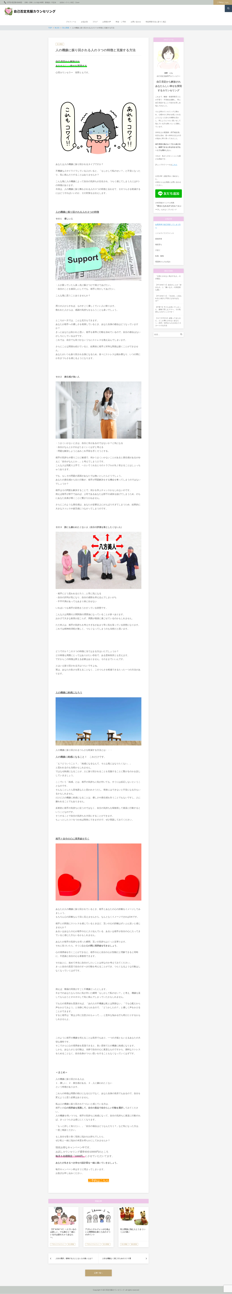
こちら (174, 165)
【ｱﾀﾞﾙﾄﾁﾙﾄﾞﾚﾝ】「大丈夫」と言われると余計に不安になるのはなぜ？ (168, 298)
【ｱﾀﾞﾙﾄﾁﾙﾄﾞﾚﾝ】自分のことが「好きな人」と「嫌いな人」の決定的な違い (168, 287)
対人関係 (60, 44)
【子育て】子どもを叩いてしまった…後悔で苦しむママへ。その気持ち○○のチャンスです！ (168, 309)
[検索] (182, 334)
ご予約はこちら (223, 2)
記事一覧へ (98, 1273)
